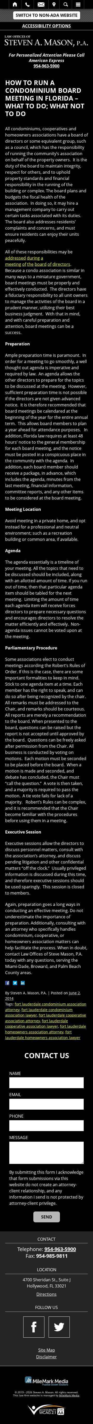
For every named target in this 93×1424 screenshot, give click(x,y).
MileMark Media (69, 1395)
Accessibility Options (46, 26)
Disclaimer (46, 1357)
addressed (15, 258)
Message (18, 1137)
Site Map (46, 1350)
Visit (54, 4)
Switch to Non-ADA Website (47, 15)
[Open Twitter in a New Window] (59, 1327)
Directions (46, 1294)
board (41, 264)
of (24, 264)
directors (61, 264)
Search (66, 4)
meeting (13, 264)
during (33, 258)
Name (15, 1073)
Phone (16, 1116)
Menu (78, 4)
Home (15, 4)
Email (41, 4)
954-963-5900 (46, 66)
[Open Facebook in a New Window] (33, 1327)
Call (27, 4)
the (30, 264)
